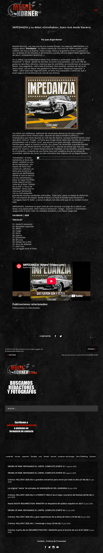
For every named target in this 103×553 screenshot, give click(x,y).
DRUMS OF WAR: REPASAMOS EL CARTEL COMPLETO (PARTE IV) (36, 473)
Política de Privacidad (56, 541)
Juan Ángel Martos (53, 39)
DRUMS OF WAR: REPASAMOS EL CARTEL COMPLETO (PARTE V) (36, 466)
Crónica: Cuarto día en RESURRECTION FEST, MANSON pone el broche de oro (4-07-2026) (48, 530)
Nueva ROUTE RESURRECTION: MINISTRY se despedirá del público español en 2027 (45, 503)
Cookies (41, 541)
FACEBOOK (17, 215)
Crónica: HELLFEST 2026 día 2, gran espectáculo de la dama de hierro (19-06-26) (44, 517)
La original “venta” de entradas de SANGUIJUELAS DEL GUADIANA (37, 488)
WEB (27, 215)
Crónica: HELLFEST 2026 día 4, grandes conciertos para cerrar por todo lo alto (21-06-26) (48, 479)
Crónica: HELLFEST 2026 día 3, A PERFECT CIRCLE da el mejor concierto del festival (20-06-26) (50, 495)
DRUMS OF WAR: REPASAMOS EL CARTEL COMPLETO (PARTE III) (36, 510)
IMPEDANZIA (78, 46)
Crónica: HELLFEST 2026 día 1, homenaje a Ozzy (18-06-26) (34, 523)
